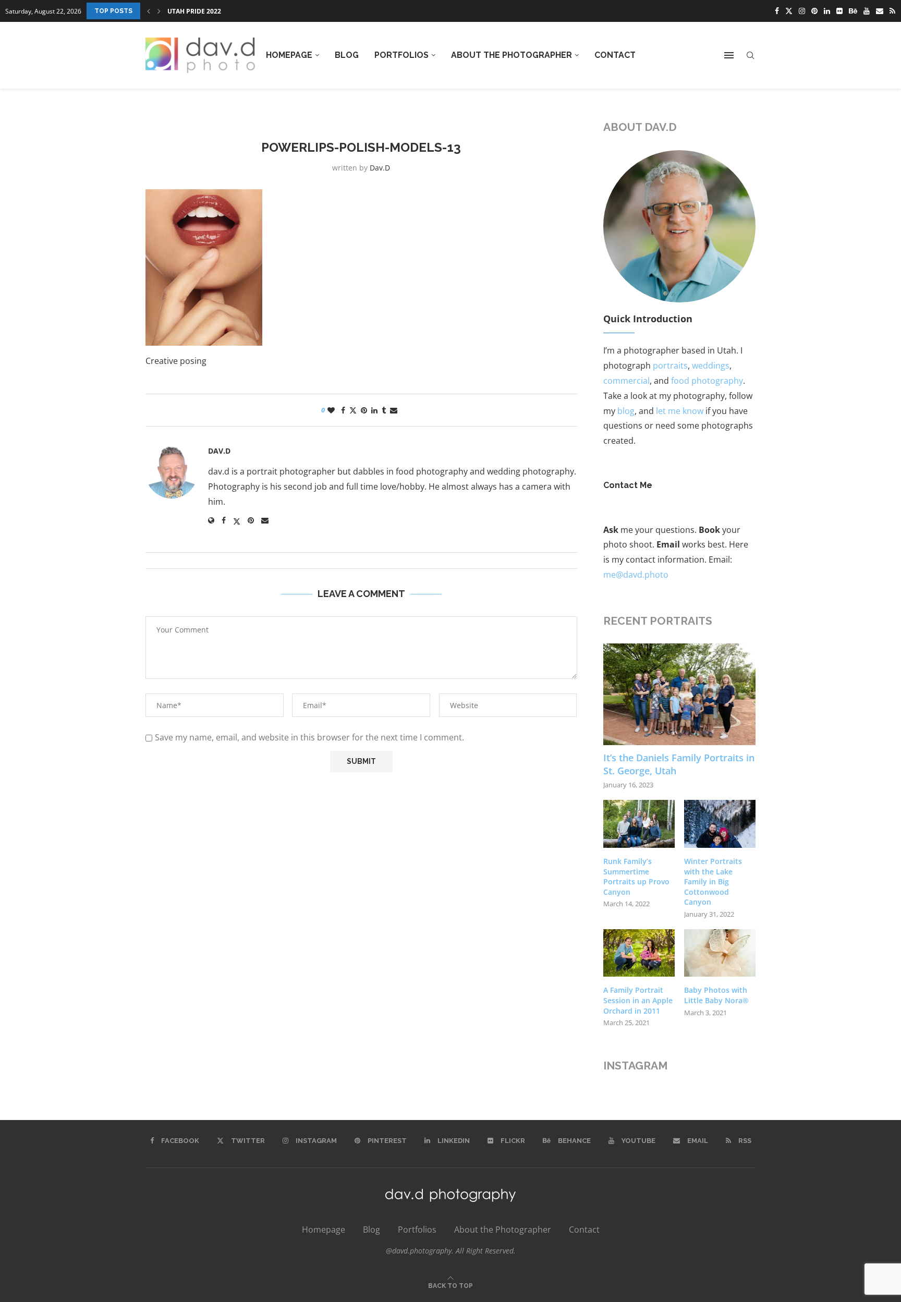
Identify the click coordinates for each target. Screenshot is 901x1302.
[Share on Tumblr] (384, 410)
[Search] (750, 55)
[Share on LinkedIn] (374, 410)
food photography (707, 380)
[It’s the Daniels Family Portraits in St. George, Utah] (679, 694)
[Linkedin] (827, 11)
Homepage (289, 55)
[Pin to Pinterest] (364, 410)
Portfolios (401, 55)
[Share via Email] (393, 410)
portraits (670, 365)
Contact (615, 55)
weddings (710, 365)
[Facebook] (777, 11)
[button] (148, 11)
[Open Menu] (729, 55)
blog (626, 411)
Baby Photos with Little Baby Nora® (716, 995)
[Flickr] (839, 11)
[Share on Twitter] (353, 410)
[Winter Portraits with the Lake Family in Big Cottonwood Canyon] (720, 824)
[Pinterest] (814, 11)
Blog (347, 55)
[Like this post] (331, 410)
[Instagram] (802, 11)
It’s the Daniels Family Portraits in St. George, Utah (678, 764)
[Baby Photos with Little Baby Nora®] (720, 953)
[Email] (879, 11)
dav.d (380, 168)
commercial (626, 380)
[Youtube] (866, 11)
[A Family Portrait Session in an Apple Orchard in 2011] (639, 953)
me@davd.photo (635, 574)
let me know (679, 411)
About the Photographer (511, 55)
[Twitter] (789, 11)
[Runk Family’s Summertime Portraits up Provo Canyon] (639, 824)
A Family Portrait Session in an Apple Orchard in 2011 (638, 1000)
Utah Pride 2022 (194, 11)
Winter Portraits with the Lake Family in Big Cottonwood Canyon (713, 881)
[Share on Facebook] (343, 410)
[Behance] (853, 11)
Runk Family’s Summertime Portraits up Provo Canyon (636, 876)
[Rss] (892, 11)
